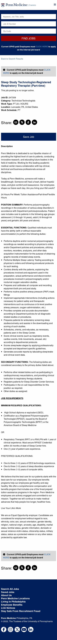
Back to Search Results (12, 58)
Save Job (28, 137)
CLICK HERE (42, 46)
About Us (6, 595)
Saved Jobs (7, 592)
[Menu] (55, 4)
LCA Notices (8, 608)
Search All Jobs (10, 589)
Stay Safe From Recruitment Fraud (20, 611)
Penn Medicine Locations (15, 598)
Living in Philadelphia (13, 601)
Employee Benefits (11, 604)
